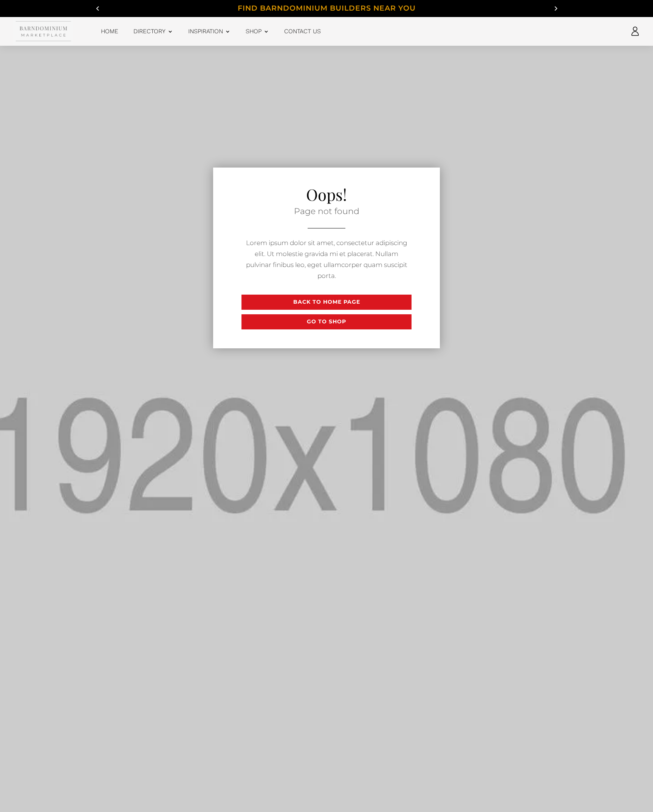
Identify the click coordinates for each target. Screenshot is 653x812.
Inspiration (205, 31)
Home (109, 31)
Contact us (302, 31)
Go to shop (326, 321)
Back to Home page (326, 301)
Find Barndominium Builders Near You (327, 8)
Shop (254, 31)
